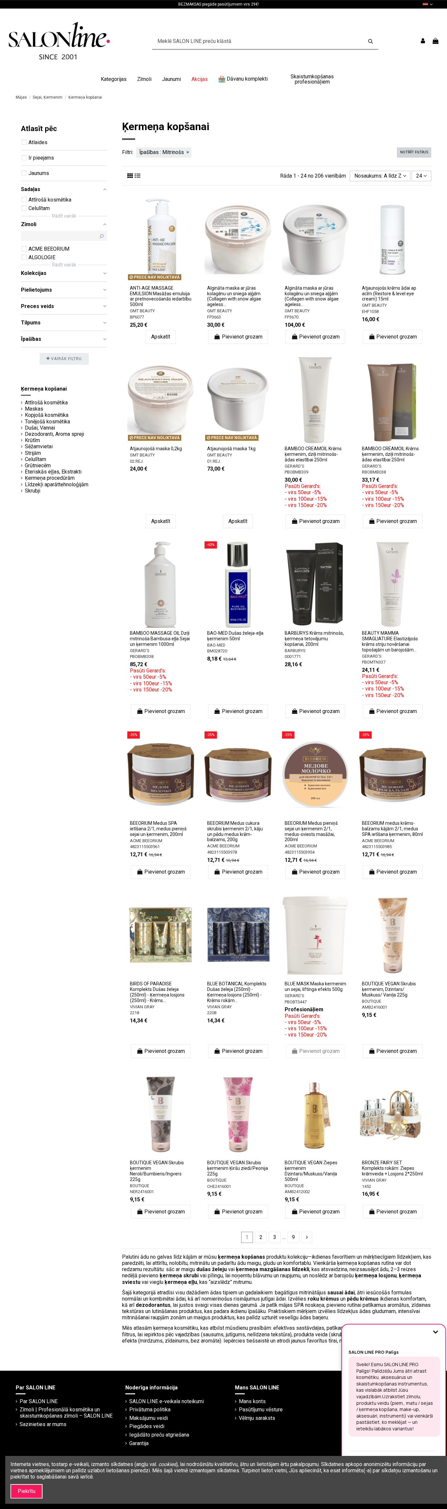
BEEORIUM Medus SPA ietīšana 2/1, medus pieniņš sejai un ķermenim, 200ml (158, 829)
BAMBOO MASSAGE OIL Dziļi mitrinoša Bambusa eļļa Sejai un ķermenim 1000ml (160, 638)
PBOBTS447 (296, 1001)
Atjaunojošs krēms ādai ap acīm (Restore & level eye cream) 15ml (389, 293)
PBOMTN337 (373, 662)
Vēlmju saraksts (257, 1418)
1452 (366, 1186)
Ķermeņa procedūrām (50, 478)
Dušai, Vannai (40, 428)
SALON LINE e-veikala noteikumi (166, 1401)
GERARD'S (294, 466)
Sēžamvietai (39, 446)
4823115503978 (222, 852)
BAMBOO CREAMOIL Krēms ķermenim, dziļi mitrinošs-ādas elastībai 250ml (313, 454)
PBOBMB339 (296, 472)
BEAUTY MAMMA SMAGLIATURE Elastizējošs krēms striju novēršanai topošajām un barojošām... (390, 641)
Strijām (33, 453)
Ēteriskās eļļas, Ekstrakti (53, 472)
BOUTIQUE (371, 1001)
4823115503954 (299, 852)
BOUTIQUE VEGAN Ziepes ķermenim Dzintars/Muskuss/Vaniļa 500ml (311, 1171)
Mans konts (252, 1401)
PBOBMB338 (141, 656)
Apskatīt (160, 337)
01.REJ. (214, 461)
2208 (211, 1012)
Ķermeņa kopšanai (44, 389)
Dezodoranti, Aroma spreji (54, 434)
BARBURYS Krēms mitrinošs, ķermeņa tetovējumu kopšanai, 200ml (314, 638)
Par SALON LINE (39, 1401)
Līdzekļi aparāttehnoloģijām (56, 484)
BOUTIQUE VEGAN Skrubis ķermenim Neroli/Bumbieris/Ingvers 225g (157, 1171)
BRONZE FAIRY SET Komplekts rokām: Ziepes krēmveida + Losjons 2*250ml (392, 1168)
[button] (114, 79)
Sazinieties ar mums (43, 1424)
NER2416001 (142, 1191)
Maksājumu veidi (148, 1418)
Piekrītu (26, 1491)
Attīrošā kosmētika (46, 402)
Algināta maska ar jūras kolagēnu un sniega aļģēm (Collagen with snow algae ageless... (234, 296)
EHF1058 (370, 311)
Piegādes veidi (146, 1426)
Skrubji (32, 491)
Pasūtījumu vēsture (261, 1409)
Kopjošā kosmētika (46, 415)
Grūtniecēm (38, 465)
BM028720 (217, 650)
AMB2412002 (297, 1191)
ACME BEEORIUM (146, 840)
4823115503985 (377, 846)
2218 (134, 1012)
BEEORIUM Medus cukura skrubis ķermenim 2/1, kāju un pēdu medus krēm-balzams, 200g (235, 831)
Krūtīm (32, 440)
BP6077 (137, 317)
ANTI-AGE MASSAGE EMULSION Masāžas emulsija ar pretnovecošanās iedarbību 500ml (160, 296)
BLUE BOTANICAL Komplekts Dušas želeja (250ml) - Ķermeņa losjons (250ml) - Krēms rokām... (236, 992)
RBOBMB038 (374, 472)
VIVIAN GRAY (142, 1006)
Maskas (34, 409)
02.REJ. (137, 461)
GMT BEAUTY (142, 310)
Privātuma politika (149, 1409)
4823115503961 (145, 846)
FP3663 (214, 317)
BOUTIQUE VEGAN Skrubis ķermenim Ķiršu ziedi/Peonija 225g (237, 1168)
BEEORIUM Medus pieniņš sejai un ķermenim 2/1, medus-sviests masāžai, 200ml (311, 831)
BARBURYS (295, 650)
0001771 (293, 656)
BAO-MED (216, 645)
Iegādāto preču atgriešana (159, 1435)
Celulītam (35, 459)
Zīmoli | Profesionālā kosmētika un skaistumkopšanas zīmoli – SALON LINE (66, 1412)
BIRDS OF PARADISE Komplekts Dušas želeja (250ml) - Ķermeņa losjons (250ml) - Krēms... (157, 992)
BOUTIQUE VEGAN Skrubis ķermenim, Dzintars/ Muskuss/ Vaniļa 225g (389, 989)
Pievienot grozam (242, 337)
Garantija (139, 1443)
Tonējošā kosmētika (47, 421)
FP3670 (291, 317)
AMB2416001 (374, 1007)
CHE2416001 (219, 1186)
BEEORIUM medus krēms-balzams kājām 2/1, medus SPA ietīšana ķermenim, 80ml (392, 829)
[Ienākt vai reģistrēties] (423, 41)
